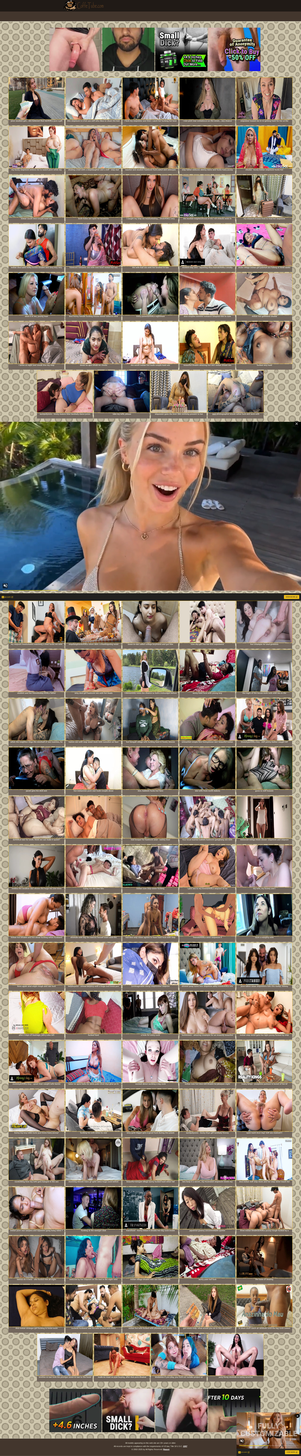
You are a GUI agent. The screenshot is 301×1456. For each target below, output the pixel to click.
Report (166, 1449)
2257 (185, 1446)
